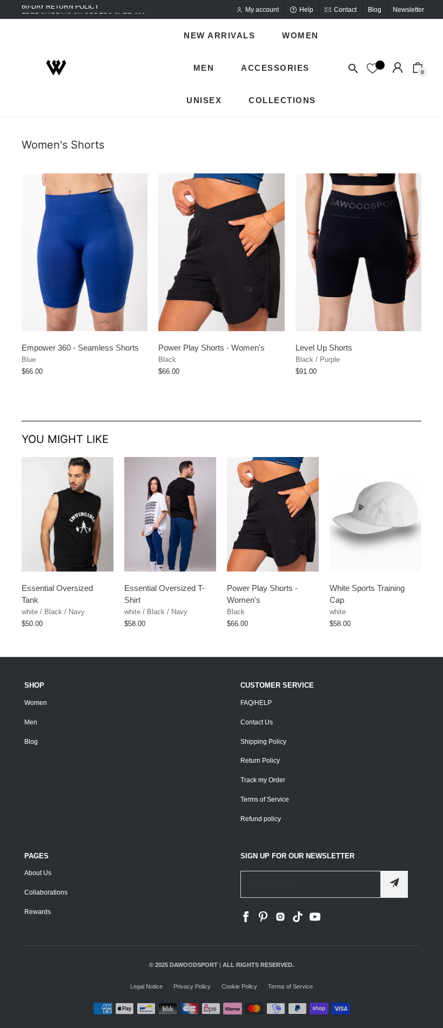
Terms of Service (264, 799)
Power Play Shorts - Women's (211, 347)
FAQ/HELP (256, 703)
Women (35, 703)
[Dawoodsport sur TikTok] (297, 920)
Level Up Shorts (324, 347)
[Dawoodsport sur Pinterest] (263, 920)
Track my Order (262, 780)
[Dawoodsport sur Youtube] (315, 920)
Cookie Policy (239, 986)
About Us (37, 873)
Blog (31, 741)
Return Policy (260, 760)
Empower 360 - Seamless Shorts (80, 347)
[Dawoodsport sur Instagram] (280, 920)
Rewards (37, 912)
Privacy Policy (192, 986)
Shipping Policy (263, 741)
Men (30, 722)
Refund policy (260, 819)
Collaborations (46, 892)
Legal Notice (146, 986)
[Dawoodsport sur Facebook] (245, 920)
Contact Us (256, 722)
